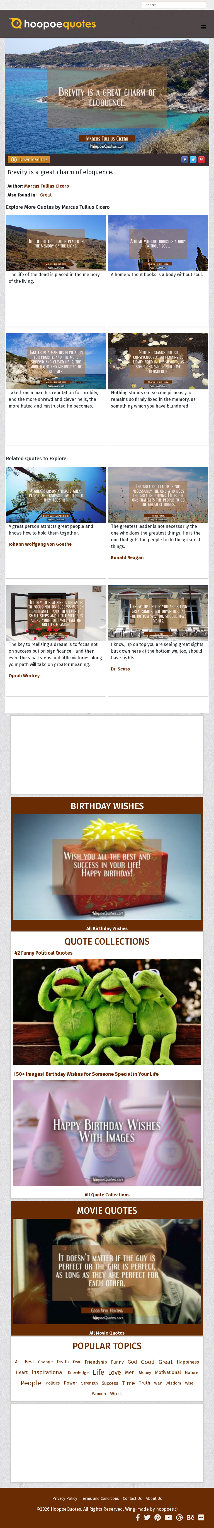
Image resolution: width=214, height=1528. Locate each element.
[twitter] (147, 1518)
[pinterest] (157, 1518)
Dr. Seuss (120, 669)
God (132, 1362)
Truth (144, 1383)
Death (63, 1361)
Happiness (188, 1362)
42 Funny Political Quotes (43, 953)
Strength (89, 1383)
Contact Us (132, 1498)
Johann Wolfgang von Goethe (40, 544)
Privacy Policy (64, 1498)
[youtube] (168, 1518)
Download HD (33, 159)
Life (98, 1372)
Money (145, 1372)
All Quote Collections (107, 1195)
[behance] (190, 1518)
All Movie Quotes (107, 1333)
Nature (191, 1372)
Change (45, 1361)
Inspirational (47, 1372)
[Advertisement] (107, 755)
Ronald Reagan (127, 557)
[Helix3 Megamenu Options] (203, 27)
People (31, 1383)
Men (130, 1372)
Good (148, 1362)
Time (128, 1383)
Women (99, 1393)
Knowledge (78, 1372)
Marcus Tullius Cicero (46, 186)
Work (116, 1394)
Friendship (96, 1362)
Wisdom (173, 1383)
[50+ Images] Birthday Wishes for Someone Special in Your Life (86, 1074)
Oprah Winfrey (24, 675)
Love (114, 1372)
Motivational (168, 1372)
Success (110, 1383)
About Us (154, 1498)
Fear (77, 1361)
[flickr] (201, 1518)
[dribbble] (179, 1518)
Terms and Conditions (100, 1498)
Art (18, 1361)
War (158, 1383)
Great (46, 195)
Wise (189, 1383)
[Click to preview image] (107, 96)
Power (70, 1383)
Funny (117, 1362)
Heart (22, 1372)
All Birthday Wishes (107, 928)
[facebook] (138, 1518)
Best (29, 1361)
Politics (52, 1383)
